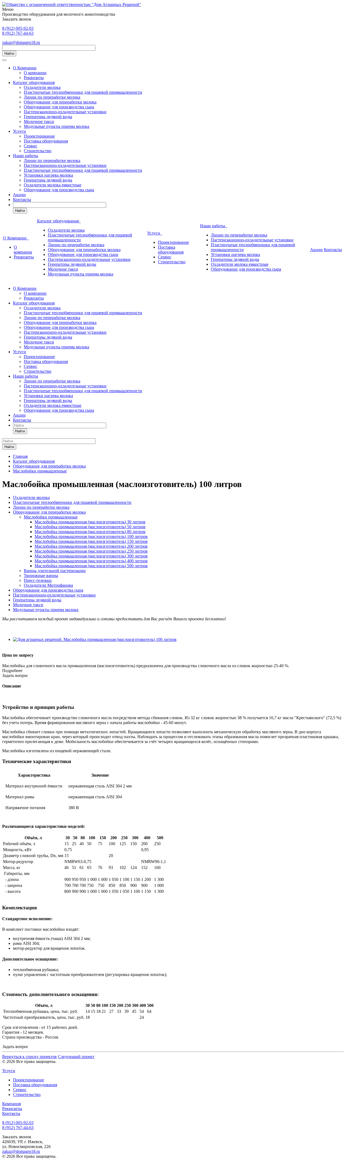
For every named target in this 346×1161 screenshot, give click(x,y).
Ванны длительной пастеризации (55, 570)
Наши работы (25, 155)
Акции (19, 194)
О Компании (24, 68)
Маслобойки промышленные (51, 517)
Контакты (22, 199)
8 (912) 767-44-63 (18, 33)
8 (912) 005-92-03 (18, 28)
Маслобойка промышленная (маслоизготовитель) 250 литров (91, 551)
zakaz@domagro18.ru (21, 42)
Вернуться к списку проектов (29, 1056)
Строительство (37, 150)
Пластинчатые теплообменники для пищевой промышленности (83, 92)
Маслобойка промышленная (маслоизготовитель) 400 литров (91, 561)
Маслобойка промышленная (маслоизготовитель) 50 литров (90, 526)
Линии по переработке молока (52, 97)
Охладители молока (42, 87)
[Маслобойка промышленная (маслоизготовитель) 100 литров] (95, 639)
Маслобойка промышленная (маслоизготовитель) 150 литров (91, 541)
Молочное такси (39, 121)
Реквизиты (34, 77)
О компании (35, 72)
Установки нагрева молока (48, 175)
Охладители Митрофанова (48, 585)
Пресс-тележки (38, 580)
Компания (11, 1103)
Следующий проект (76, 1056)
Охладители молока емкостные (52, 185)
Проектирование (39, 136)
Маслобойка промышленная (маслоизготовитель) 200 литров (91, 546)
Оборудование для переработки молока (60, 102)
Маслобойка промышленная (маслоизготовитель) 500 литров (91, 565)
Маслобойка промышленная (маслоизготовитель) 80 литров (90, 531)
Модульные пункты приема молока (56, 126)
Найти (9, 53)
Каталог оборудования (34, 82)
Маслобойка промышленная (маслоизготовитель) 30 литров (90, 522)
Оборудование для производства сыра (59, 107)
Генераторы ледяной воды (48, 116)
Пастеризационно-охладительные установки (65, 111)
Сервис (30, 146)
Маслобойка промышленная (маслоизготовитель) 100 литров (91, 536)
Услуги (19, 131)
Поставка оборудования (46, 141)
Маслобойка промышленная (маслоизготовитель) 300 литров (91, 556)
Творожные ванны (41, 575)
